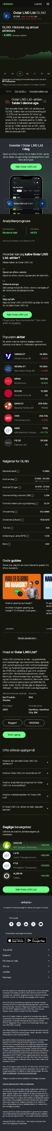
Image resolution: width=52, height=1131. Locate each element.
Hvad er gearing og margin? (18, 603)
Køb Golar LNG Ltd (26, 166)
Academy (16, 323)
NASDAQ (34, 723)
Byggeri (12, 723)
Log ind (38, 4)
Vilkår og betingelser (10, 1073)
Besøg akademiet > (27, 638)
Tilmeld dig (6, 79)
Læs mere (9, 629)
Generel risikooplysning (11, 1084)
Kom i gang (14, 734)
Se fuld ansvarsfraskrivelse (27, 1073)
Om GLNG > (20, 91)
